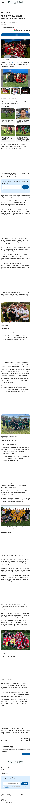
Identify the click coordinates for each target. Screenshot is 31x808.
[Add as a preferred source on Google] (17, 30)
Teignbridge (15, 62)
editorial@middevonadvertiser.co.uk (12, 805)
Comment (26, 754)
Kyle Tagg (4, 22)
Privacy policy (4, 770)
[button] (3, 2)
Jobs (2, 772)
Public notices (4, 773)
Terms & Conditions (6, 767)
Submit (25, 187)
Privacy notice (7, 190)
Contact (3, 769)
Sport (2, 12)
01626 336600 (8, 802)
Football (8, 12)
